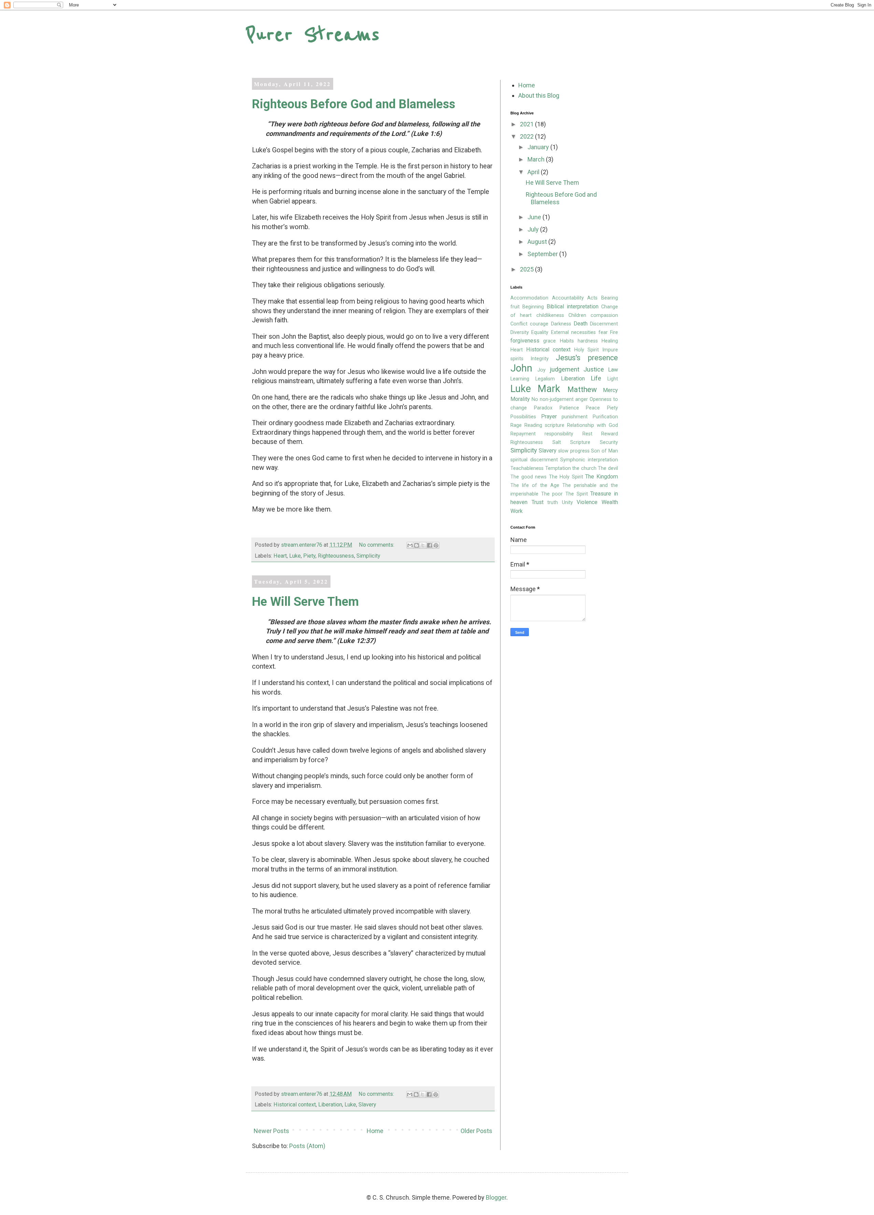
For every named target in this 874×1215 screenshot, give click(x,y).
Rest (587, 434)
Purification (605, 417)
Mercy (610, 390)
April (534, 172)
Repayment (523, 434)
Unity (567, 502)
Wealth (610, 502)
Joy (541, 370)
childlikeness (550, 315)
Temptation (558, 468)
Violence (587, 502)
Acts (592, 298)
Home (375, 1130)
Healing (610, 341)
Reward (609, 434)
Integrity (540, 359)
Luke (295, 556)
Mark (549, 388)
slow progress (574, 451)
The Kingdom (601, 476)
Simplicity (368, 556)
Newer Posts (271, 1130)
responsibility (559, 434)
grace (549, 341)
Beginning (533, 307)
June (534, 217)
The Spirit (576, 494)
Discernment (604, 324)
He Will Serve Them (305, 602)
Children (577, 315)
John (521, 368)
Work (516, 511)
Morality (520, 399)
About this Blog (538, 95)
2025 (527, 269)
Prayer (549, 416)
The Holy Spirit (566, 477)
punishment (575, 417)
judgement (564, 369)
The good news (528, 477)
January (538, 147)
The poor (552, 494)
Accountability (568, 298)
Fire (614, 332)
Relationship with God (592, 425)
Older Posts (476, 1130)
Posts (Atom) (307, 1145)
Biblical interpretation (572, 306)
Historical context (294, 1104)
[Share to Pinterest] (436, 545)
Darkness (561, 324)
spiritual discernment (534, 460)
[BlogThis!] (416, 545)
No (535, 399)
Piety (309, 556)
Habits (567, 341)
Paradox (543, 408)
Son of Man (604, 451)
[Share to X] (423, 545)
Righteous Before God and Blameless (353, 104)
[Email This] (410, 545)
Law (613, 369)
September (543, 253)
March (536, 159)
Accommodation (529, 298)
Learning (519, 379)
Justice (593, 369)
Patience (569, 408)
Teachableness (527, 468)
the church (584, 468)
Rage (516, 425)
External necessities (573, 332)
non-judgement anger (564, 399)
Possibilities (523, 417)
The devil (608, 468)
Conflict (518, 324)
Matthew (582, 389)
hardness (588, 341)
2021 (527, 124)
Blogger (496, 1197)
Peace (593, 408)
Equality (539, 332)
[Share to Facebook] (429, 545)
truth (552, 502)
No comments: (377, 545)
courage (539, 324)
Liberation (330, 1104)
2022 (527, 136)
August (537, 241)
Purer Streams (313, 34)
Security (609, 442)
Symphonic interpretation (589, 460)
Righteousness (336, 556)
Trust (538, 502)
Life (596, 378)
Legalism (545, 379)
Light (612, 379)
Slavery (367, 1104)
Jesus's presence (587, 357)
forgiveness (524, 340)
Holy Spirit (586, 350)
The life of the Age (534, 485)
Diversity (519, 332)
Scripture (580, 442)
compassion (604, 315)
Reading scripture (544, 425)
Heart (280, 556)
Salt (556, 442)
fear (603, 332)
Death (581, 323)
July (533, 229)
